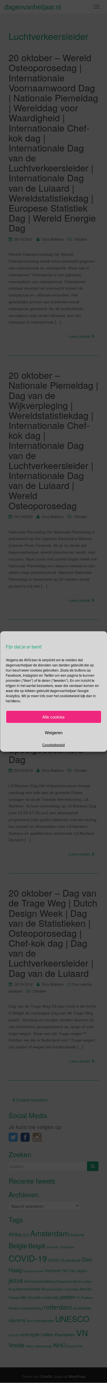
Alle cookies (53, 717)
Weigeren (53, 732)
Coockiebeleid (53, 744)
